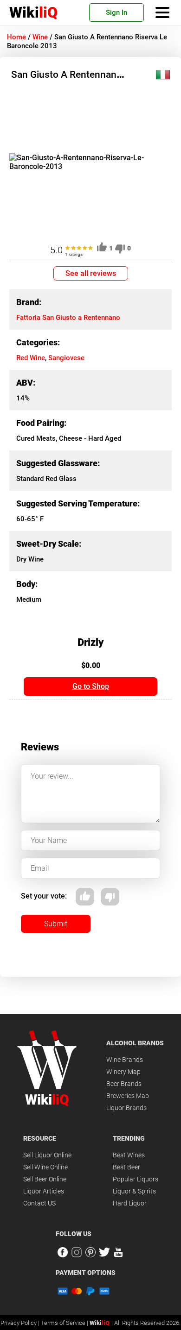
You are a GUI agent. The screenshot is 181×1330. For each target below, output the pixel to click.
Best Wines (129, 1155)
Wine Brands (124, 1059)
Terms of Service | (65, 1322)
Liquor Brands (126, 1107)
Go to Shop (90, 686)
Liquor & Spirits (134, 1191)
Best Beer (126, 1167)
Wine (40, 37)
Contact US (39, 1203)
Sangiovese (66, 358)
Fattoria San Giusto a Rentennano (68, 317)
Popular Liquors (135, 1179)
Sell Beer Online (44, 1179)
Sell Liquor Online (47, 1155)
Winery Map (123, 1071)
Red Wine (30, 358)
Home (16, 37)
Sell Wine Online (45, 1167)
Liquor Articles (43, 1191)
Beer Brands (124, 1083)
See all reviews (90, 273)
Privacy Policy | (20, 1322)
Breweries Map (127, 1095)
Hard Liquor (130, 1203)
